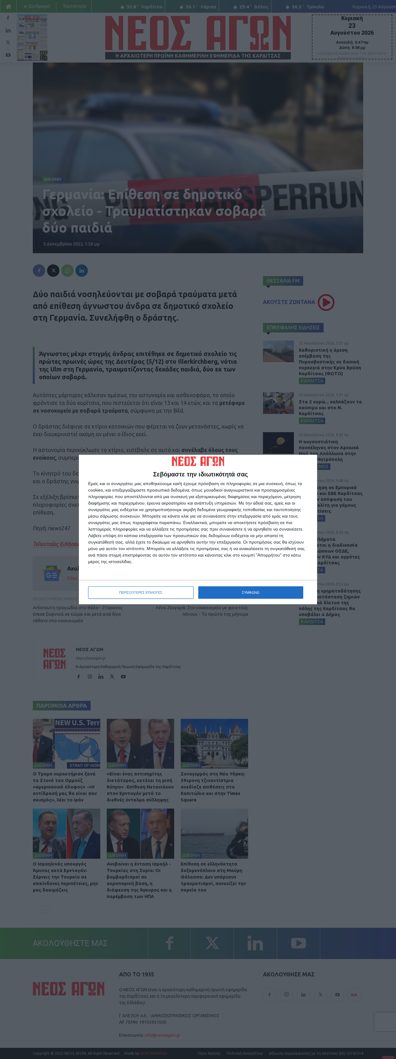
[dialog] (198, 530)
